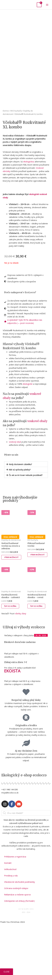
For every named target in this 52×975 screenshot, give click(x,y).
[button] (26, 464)
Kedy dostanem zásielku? (20, 464)
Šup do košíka (10, 606)
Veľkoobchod (10, 869)
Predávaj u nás (11, 875)
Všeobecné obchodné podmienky (19, 881)
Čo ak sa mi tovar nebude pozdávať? (26, 475)
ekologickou (28, 161)
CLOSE (6, 971)
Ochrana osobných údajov (16, 888)
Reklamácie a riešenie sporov (17, 894)
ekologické (34, 194)
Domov (6, 111)
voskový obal (15, 441)
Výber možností (11, 557)
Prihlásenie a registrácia (15, 856)
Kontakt (8, 862)
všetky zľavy (20, 613)
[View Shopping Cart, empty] (39, 4)
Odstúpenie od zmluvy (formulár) (19, 900)
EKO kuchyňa (16, 111)
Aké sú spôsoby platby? (20, 469)
